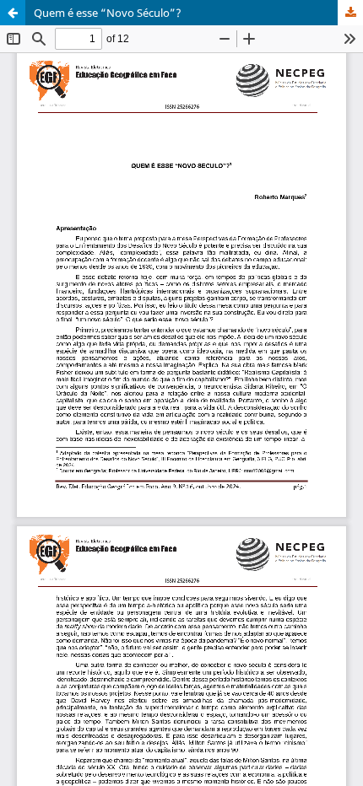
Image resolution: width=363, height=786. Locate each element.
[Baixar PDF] (350, 12)
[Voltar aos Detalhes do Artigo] (12, 12)
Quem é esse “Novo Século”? (108, 12)
